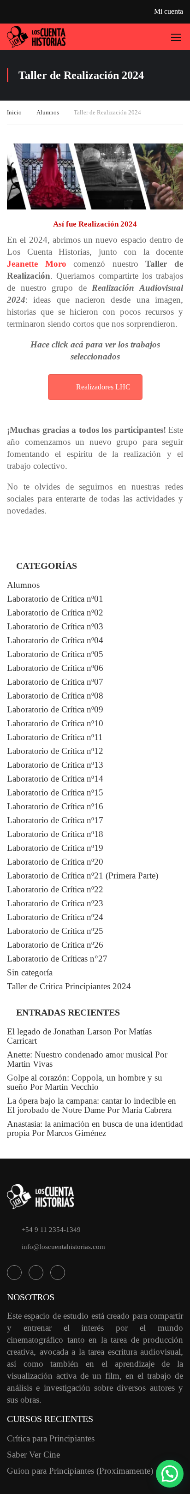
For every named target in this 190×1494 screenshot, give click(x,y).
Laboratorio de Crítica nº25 (55, 931)
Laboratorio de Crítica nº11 (55, 737)
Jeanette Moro (36, 264)
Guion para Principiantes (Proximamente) (80, 1471)
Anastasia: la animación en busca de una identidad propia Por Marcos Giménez (95, 1128)
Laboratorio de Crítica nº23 (55, 903)
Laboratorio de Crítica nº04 (55, 640)
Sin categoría (30, 972)
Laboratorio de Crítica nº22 (55, 889)
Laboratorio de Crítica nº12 (55, 751)
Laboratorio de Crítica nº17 (55, 820)
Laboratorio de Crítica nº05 (55, 654)
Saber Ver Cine (33, 1454)
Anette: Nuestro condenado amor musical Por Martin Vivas (87, 1059)
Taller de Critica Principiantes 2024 (69, 986)
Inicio (14, 112)
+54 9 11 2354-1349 (51, 1229)
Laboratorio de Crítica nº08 (55, 695)
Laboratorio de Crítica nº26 (55, 945)
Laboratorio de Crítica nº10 (55, 723)
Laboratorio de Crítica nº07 (55, 682)
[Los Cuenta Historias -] (36, 37)
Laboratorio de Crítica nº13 (55, 765)
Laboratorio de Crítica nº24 (55, 917)
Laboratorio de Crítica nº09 (55, 709)
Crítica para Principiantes (51, 1438)
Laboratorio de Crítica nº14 (55, 778)
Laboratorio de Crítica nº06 (55, 668)
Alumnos (47, 112)
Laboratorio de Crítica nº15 (55, 792)
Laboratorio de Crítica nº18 (55, 834)
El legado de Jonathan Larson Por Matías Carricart (79, 1036)
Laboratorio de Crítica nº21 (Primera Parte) (82, 875)
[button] (170, 1474)
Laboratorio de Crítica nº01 (55, 599)
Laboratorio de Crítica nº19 (55, 848)
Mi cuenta (168, 11)
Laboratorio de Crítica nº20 (55, 862)
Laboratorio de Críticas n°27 (57, 958)
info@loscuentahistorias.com (63, 1246)
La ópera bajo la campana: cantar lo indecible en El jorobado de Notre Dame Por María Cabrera (91, 1105)
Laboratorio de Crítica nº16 (55, 806)
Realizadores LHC (103, 387)
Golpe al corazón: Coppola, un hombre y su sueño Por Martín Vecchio (84, 1082)
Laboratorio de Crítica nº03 (55, 626)
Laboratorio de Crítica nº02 (55, 612)
